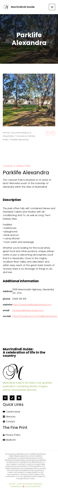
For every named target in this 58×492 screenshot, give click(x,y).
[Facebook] (19, 397)
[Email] (5, 397)
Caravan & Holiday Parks (16, 165)
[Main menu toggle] (52, 7)
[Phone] (12, 397)
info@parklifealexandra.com (28, 310)
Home (6, 132)
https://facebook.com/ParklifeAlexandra (34, 316)
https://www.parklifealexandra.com (31, 304)
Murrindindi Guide (22, 7)
